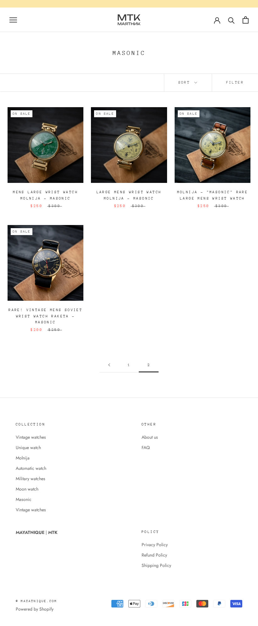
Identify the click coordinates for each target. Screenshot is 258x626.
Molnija (23, 458)
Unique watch (28, 447)
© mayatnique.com (36, 601)
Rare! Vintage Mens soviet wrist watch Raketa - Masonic (45, 316)
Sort (185, 82)
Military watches (30, 478)
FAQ (146, 447)
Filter (235, 82)
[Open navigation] (13, 19)
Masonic (23, 499)
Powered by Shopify (34, 609)
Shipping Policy (156, 565)
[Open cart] (246, 20)
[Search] (231, 20)
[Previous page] (109, 365)
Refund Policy (154, 555)
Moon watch (27, 489)
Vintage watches (31, 437)
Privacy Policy (155, 544)
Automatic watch (31, 468)
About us (150, 437)
